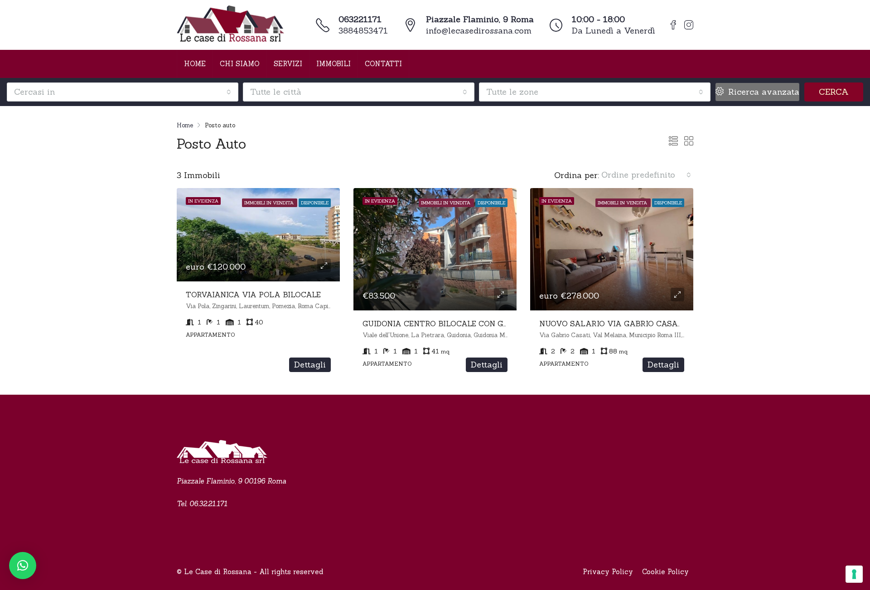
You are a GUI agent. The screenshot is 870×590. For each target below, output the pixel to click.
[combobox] (122, 92)
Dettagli (310, 364)
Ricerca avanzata (762, 92)
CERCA (834, 92)
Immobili (333, 63)
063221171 (360, 19)
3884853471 (363, 30)
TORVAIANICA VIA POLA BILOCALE (253, 294)
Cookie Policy (665, 571)
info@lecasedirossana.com (479, 30)
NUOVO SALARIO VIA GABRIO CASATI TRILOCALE (635, 323)
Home (195, 63)
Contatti (383, 63)
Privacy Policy (608, 571)
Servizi (288, 63)
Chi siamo (240, 63)
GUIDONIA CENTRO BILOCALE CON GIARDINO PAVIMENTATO (477, 323)
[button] (22, 565)
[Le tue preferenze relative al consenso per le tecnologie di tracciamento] (854, 574)
